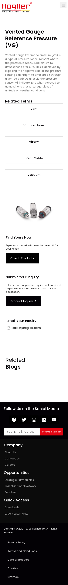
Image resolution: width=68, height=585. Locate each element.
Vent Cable (34, 158)
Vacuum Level (34, 125)
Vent (34, 109)
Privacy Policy (16, 542)
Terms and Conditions (22, 551)
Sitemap (13, 577)
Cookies (13, 568)
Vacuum (34, 175)
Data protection (18, 560)
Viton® (34, 142)
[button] (63, 5)
